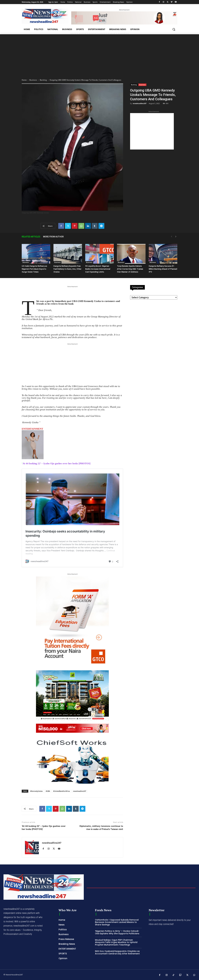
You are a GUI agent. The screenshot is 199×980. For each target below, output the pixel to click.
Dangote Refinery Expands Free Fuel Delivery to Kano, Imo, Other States (67, 269)
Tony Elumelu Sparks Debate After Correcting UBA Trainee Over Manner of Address (130, 269)
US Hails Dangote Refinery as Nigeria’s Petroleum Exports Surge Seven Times (34, 269)
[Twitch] (180, 975)
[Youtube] (175, 2)
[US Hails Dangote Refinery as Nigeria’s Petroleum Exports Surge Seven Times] (36, 254)
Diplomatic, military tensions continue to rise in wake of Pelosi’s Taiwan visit (101, 827)
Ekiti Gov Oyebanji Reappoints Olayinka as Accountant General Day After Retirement (117, 952)
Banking (43, 80)
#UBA (48, 791)
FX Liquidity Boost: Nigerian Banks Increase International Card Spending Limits (97, 269)
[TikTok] (173, 975)
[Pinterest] (75, 226)
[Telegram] (101, 226)
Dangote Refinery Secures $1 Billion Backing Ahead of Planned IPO (163, 269)
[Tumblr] (95, 226)
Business (33, 80)
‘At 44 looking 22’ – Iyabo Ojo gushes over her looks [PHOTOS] (44, 827)
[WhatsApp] (81, 226)
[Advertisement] (99, 54)
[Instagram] (163, 2)
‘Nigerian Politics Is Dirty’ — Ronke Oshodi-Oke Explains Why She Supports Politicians (117, 932)
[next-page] (175, 236)
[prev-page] (171, 236)
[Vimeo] (171, 2)
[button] (173, 29)
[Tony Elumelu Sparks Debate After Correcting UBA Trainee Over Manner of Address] (131, 254)
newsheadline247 (139, 103)
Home (24, 80)
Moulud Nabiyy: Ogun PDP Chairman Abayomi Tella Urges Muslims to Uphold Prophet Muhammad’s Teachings (116, 942)
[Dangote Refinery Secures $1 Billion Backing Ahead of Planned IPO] (163, 254)
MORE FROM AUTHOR (53, 236)
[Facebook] (159, 2)
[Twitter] (167, 2)
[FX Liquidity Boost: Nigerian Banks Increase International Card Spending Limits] (99, 254)
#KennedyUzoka (36, 791)
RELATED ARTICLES (31, 236)
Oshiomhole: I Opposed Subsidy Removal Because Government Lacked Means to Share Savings (117, 922)
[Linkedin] (88, 226)
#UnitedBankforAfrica (61, 791)
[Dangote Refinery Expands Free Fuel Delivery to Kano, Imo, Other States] (67, 254)
